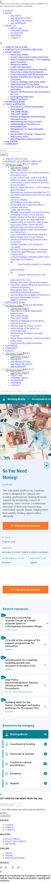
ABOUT (16, 28)
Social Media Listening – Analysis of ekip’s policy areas (28, 135)
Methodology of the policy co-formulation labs (25, 125)
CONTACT (15, 38)
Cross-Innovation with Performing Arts (29, 74)
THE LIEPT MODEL (19, 114)
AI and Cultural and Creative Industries (29, 57)
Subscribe (5, 816)
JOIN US (9, 827)
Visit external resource (27, 525)
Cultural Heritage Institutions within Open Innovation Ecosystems (28, 83)
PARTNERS (15, 35)
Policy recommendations (19, 692)
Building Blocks (37, 391)
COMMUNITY (11, 144)
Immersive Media (18, 64)
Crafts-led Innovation (20, 67)
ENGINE (11, 141)
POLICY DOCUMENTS (15, 841)
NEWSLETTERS (20, 18)
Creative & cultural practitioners (35, 552)
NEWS (8, 13)
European (6, 562)
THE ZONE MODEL (19, 111)
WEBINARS (18, 23)
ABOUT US (10, 25)
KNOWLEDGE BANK (15, 102)
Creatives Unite (8, 542)
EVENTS (9, 11)
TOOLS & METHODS (15, 104)
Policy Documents (19, 54)
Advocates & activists (11, 552)
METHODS (10, 844)
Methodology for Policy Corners (26, 121)
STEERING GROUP (19, 30)
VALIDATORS (16, 33)
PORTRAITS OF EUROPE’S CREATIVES (24, 49)
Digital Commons (19, 99)
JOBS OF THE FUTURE (16, 47)
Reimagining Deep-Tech (22, 97)
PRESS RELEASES (21, 20)
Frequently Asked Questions (26, 139)
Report (9, 650)
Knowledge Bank (12, 391)
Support (8, 485)
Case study (11, 630)
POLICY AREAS (12, 52)
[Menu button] (1, 42)
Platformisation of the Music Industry (28, 69)
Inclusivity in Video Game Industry (27, 72)
